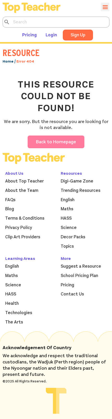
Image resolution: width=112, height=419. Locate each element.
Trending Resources (80, 190)
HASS (66, 218)
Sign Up (78, 35)
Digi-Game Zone (77, 181)
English (67, 200)
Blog (9, 209)
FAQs (10, 200)
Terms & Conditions (24, 218)
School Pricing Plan (79, 276)
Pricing (29, 35)
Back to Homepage (56, 142)
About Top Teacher (24, 181)
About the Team (21, 190)
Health (12, 303)
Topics (67, 246)
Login (51, 35)
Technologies (18, 313)
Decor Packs (73, 237)
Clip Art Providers (22, 237)
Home (8, 61)
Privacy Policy (18, 228)
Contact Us (72, 294)
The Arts (14, 322)
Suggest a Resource (81, 266)
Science (69, 228)
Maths (67, 209)
